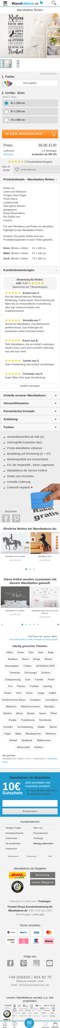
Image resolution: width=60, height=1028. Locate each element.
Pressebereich (40, 833)
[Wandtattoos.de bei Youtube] (49, 963)
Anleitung (42, 875)
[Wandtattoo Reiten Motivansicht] (18, 63)
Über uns (38, 828)
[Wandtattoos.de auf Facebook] (10, 963)
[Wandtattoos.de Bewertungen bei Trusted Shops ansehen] (17, 892)
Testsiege (38, 838)
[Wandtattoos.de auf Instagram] (36, 963)
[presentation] (2, 624)
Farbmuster (11, 838)
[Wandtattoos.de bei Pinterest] (23, 963)
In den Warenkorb (23, 134)
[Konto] (5, 1024)
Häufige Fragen (13, 828)
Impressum (11, 848)
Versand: (8, 154)
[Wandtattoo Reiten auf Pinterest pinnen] (15, 518)
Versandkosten (13, 843)
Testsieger (44, 901)
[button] (26, 569)
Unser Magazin (43, 882)
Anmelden (30, 811)
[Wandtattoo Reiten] (30, 35)
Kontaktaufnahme (15, 833)
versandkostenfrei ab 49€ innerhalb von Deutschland (33, 639)
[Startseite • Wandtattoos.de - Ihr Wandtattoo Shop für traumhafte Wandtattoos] (27, 3)
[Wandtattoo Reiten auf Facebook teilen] (5, 518)
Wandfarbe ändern (48, 74)
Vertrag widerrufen (43, 843)
